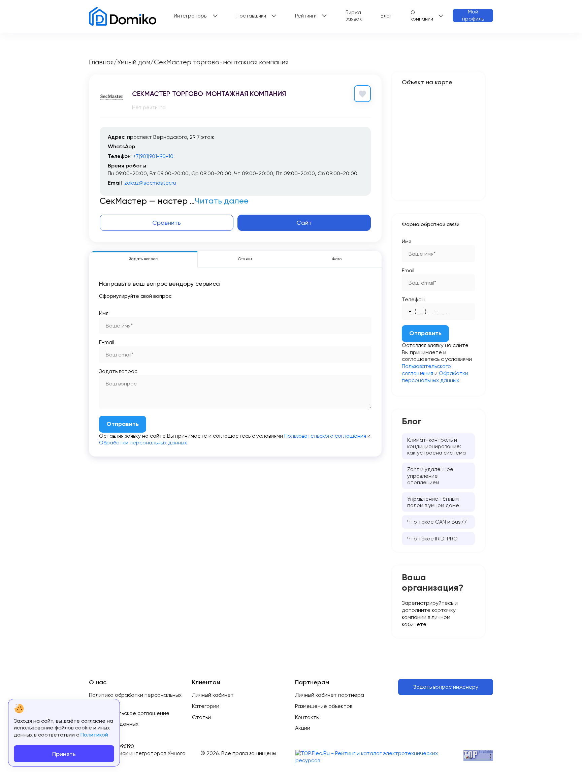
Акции (302, 728)
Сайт (304, 222)
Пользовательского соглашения (325, 436)
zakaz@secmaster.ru (150, 183)
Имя (103, 313)
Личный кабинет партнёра (329, 695)
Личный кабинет (213, 695)
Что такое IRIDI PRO (432, 538)
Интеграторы (190, 16)
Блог (386, 16)
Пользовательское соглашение (129, 713)
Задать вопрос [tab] (143, 258)
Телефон (413, 299)
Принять (64, 753)
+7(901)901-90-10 (153, 156)
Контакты (307, 717)
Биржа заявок (354, 15)
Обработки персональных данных (143, 442)
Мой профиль (473, 15)
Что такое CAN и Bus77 (437, 522)
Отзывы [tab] (245, 258)
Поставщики (251, 16)
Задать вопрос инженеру (445, 687)
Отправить (122, 424)
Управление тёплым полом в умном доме (433, 502)
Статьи (201, 717)
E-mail (106, 342)
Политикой (94, 734)
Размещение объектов (323, 706)
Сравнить (166, 222)
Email (408, 270)
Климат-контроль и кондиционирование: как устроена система (436, 446)
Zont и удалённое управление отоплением (430, 475)
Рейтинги (306, 16)
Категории (205, 706)
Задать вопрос (118, 371)
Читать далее (222, 201)
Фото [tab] (337, 258)
